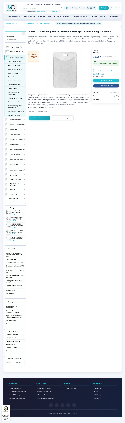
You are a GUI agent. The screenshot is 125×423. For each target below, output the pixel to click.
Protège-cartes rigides (15, 98)
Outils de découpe (13, 73)
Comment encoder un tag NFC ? (15, 266)
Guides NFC (11, 249)
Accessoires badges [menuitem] (13, 16)
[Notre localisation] (94, 7)
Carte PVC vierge (15, 395)
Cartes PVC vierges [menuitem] (80, 16)
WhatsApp (55, 11)
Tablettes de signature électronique (15, 106)
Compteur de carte (13, 102)
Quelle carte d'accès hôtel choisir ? (14, 281)
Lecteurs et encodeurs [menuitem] (97, 16)
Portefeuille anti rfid (14, 84)
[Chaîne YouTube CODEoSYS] (74, 405)
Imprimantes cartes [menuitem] (44, 16)
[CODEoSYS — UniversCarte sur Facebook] (62, 405)
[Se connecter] (23, 33)
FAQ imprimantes (11, 320)
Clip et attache (12, 77)
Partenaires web (10, 351)
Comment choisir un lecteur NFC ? (14, 286)
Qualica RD (98, 388)
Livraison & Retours (11, 347)
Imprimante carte (15, 388)
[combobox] (41, 8)
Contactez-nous (71, 388)
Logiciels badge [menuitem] (113, 16)
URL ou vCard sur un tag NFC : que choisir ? (15, 276)
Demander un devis (44, 388)
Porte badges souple (14, 61)
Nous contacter (10, 344)
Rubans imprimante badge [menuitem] (62, 16)
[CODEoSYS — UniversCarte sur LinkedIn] (68, 405)
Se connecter (10, 36)
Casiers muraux (12, 88)
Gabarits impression (11, 324)
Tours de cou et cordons (15, 69)
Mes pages (11, 302)
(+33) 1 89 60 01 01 (42, 11)
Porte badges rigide (14, 65)
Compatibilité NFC (11, 290)
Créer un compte (11, 39)
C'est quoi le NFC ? (11, 259)
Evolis (96, 391)
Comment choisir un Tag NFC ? (15, 262)
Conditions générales (12, 334)
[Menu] (9, 406)
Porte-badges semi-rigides (16, 111)
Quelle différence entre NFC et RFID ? (15, 271)
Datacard (97, 398)
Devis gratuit (114, 8)
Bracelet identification (14, 81)
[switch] (6, 419)
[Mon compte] (87, 7)
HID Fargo (97, 395)
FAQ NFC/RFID (10, 293)
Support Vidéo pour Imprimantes (11, 306)
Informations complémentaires (38, 111)
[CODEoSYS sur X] (51, 405)
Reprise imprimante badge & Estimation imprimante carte (14, 316)
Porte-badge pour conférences (13, 93)
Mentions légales (11, 338)
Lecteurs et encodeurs (17, 398)
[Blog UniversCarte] (57, 405)
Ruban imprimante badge (17, 391)
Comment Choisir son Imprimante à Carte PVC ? (13, 311)
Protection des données (13, 341)
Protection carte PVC (14, 115)
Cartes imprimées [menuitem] (29, 16)
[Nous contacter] (90, 7)
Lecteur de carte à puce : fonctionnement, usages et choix (14, 254)
